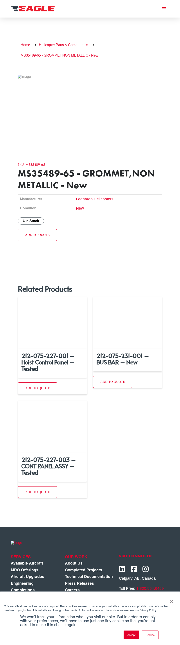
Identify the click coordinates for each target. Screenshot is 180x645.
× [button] (171, 600)
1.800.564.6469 (150, 588)
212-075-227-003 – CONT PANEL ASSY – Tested (48, 465)
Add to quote (37, 235)
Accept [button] (131, 635)
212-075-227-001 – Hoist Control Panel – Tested (48, 361)
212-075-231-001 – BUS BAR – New (122, 358)
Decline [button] (150, 635)
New (80, 208)
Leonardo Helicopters (94, 199)
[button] (164, 9)
